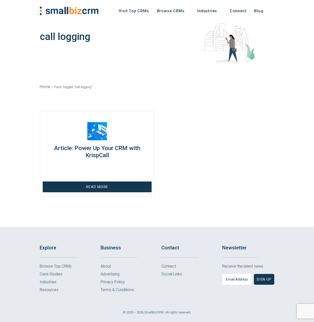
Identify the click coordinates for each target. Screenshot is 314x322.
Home (45, 86)
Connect (238, 11)
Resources (49, 289)
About (106, 266)
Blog (258, 11)
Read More (97, 187)
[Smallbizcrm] (69, 11)
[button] (272, 11)
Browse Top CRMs (56, 266)
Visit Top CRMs (134, 11)
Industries (48, 282)
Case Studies (51, 274)
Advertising (110, 274)
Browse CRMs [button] (171, 11)
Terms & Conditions (117, 289)
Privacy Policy (113, 282)
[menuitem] (133, 11)
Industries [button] (207, 11)
